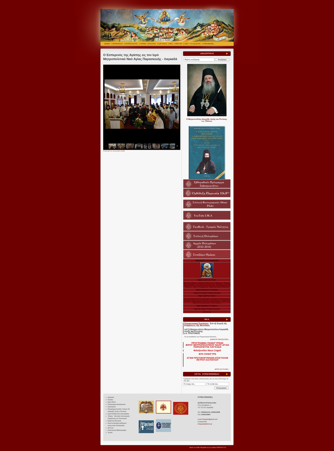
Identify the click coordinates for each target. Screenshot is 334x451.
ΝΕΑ (171, 44)
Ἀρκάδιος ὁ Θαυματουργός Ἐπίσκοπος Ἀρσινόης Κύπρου (202, 301)
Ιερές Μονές (112, 402)
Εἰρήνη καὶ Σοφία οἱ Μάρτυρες (219, 287)
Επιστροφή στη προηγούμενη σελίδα (114, 151)
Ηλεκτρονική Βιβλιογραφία (117, 430)
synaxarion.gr (207, 312)
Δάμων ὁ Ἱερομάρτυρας (200, 287)
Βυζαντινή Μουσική (114, 421)
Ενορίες (110, 400)
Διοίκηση (111, 397)
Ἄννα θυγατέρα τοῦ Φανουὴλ (205, 285)
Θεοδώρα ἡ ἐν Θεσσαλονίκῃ (220, 299)
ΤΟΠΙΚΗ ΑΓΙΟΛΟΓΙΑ (148, 44)
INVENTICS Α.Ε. (221, 447)
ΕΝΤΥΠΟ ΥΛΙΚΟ (181, 44)
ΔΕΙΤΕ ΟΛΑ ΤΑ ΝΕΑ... (222, 369)
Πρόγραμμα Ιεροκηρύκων (117, 404)
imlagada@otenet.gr (205, 424)
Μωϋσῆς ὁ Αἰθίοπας (190, 283)
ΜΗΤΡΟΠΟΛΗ (117, 44)
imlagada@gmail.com (209, 419)
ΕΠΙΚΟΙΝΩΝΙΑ (208, 44)
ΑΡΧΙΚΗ (107, 44)
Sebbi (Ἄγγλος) (216, 303)
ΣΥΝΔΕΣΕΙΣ (196, 44)
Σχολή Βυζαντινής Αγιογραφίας (118, 414)
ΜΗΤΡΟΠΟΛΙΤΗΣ (131, 44)
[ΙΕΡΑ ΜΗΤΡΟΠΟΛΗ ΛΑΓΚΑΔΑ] (167, 25)
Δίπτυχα (110, 428)
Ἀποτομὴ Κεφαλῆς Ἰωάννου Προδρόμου (197, 299)
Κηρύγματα (112, 407)
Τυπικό (110, 433)
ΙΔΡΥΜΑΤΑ (162, 44)
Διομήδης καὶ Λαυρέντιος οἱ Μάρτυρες (210, 283)
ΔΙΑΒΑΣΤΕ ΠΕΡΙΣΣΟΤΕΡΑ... (219, 339)
